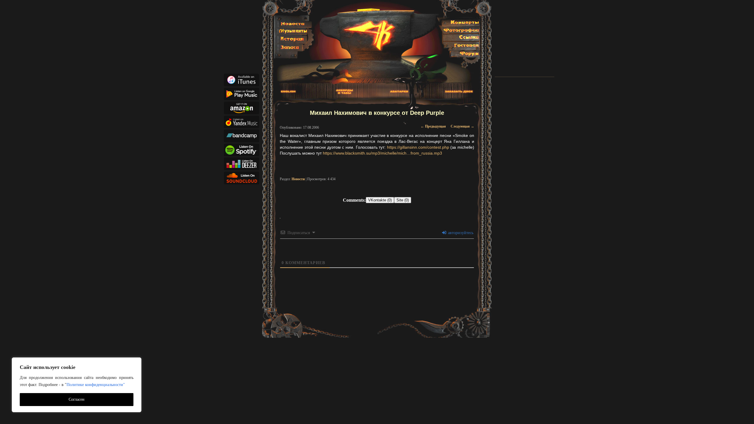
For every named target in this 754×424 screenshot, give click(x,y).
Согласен (77, 399)
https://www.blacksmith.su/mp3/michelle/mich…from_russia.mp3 (382, 153)
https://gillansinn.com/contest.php (418, 147)
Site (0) (402, 200)
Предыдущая (433, 126)
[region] (76, 384)
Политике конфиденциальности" (96, 384)
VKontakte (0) (380, 200)
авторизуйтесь (460, 233)
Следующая (462, 126)
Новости (298, 179)
